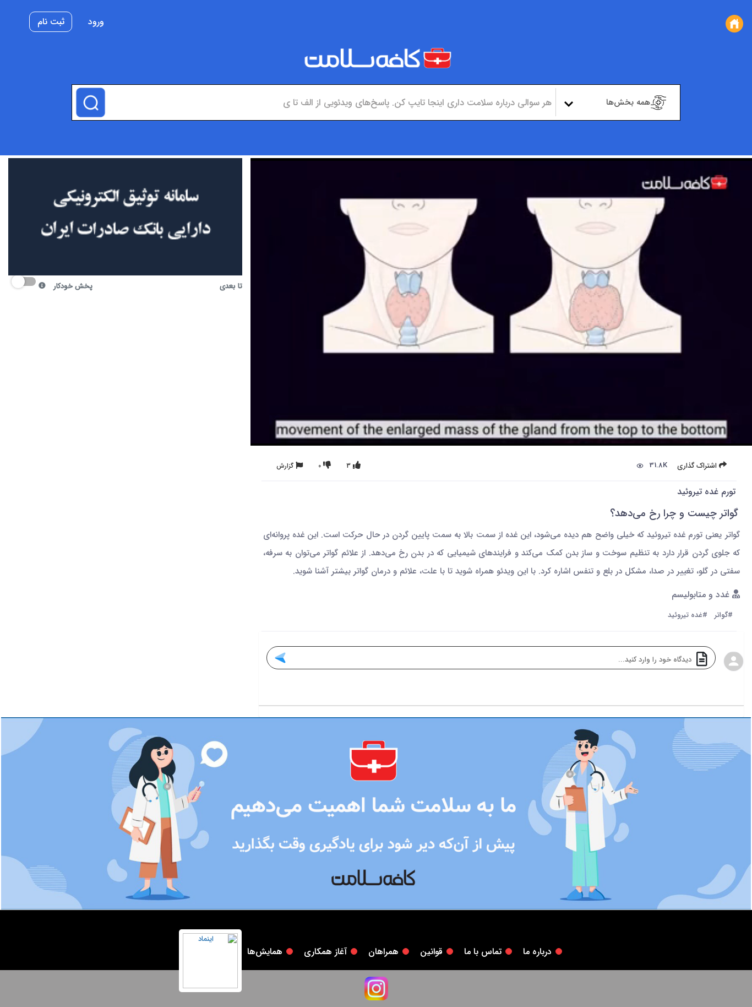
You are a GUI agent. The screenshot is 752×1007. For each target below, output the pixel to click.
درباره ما (537, 952)
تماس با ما (483, 952)
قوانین (431, 952)
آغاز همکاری (325, 952)
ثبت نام (50, 22)
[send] (280, 658)
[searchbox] (329, 102)
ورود (96, 22)
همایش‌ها (264, 952)
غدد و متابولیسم (702, 595)
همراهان (383, 952)
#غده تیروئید (687, 615)
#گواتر (724, 615)
